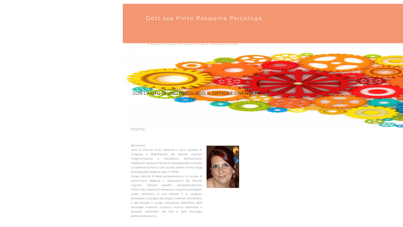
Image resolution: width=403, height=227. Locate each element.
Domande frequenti (218, 44)
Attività (180, 44)
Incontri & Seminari (196, 44)
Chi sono (169, 44)
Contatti (234, 44)
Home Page (155, 44)
